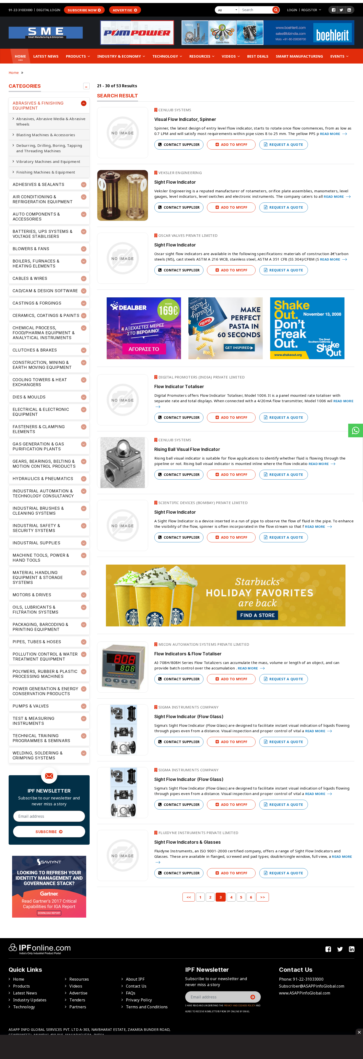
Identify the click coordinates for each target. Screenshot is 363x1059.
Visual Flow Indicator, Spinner (185, 119)
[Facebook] (333, 10)
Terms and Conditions (147, 1007)
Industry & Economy (119, 56)
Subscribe (47, 832)
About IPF (135, 979)
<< (188, 897)
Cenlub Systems (174, 109)
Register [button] (309, 10)
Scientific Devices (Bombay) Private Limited (203, 502)
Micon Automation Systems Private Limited (203, 644)
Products (76, 56)
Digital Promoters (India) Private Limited (201, 377)
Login (292, 10)
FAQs (131, 993)
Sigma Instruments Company (188, 707)
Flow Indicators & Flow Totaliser (188, 653)
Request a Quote (285, 144)
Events (337, 56)
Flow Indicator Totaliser (179, 386)
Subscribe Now (82, 10)
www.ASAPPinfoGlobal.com (304, 993)
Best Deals (257, 56)
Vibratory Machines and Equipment (48, 161)
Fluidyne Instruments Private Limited (198, 832)
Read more (330, 134)
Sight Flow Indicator (175, 182)
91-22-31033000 (20, 10)
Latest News (46, 56)
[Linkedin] (349, 10)
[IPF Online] (46, 32)
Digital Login (48, 10)
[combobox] (228, 10)
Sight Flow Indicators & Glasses (187, 842)
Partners (77, 1007)
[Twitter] (341, 10)
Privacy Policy (139, 1000)
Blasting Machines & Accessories (45, 134)
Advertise (123, 10)
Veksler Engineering (180, 172)
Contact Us (136, 986)
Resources (200, 56)
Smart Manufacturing (299, 56)
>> (262, 897)
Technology (165, 56)
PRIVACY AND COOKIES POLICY (239, 1005)
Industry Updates (29, 1000)
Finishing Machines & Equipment (45, 172)
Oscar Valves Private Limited (188, 235)
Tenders (77, 1000)
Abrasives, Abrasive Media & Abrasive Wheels (50, 121)
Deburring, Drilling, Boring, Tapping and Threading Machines (49, 148)
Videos (229, 56)
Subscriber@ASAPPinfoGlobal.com (311, 986)
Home (20, 56)
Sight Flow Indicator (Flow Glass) (188, 716)
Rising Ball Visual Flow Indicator (187, 449)
